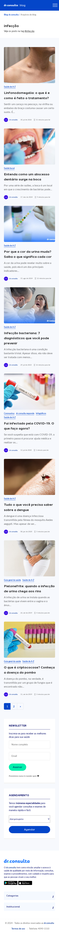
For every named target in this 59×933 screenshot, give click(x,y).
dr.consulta (13, 120)
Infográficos (41, 413)
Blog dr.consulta (11, 15)
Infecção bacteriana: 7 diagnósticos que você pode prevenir (26, 338)
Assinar (17, 767)
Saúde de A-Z (10, 87)
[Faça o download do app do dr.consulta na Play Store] (11, 883)
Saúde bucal (9, 168)
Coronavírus (9, 413)
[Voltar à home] (17, 860)
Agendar (29, 829)
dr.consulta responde (25, 413)
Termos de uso (18, 929)
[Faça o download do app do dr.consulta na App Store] (25, 883)
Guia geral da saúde (12, 580)
